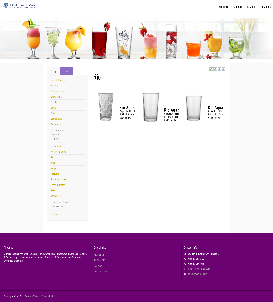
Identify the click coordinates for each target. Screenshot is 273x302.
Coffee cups (56, 118)
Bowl (53, 107)
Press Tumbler (58, 184)
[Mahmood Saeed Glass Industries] (19, 5)
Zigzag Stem (59, 205)
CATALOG (251, 7)
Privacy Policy (48, 296)
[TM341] (115, 102)
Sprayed (57, 138)
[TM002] (159, 102)
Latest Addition (58, 80)
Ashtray (54, 85)
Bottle (54, 102)
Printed (56, 134)
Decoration (56, 124)
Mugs (53, 168)
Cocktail (54, 113)
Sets (53, 190)
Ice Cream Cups (58, 151)
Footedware (57, 146)
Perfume (55, 173)
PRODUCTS (237, 7)
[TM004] (204, 102)
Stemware (56, 195)
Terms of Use (31, 296)
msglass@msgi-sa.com (199, 268)
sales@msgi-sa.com (197, 273)
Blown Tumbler (58, 91)
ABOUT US (223, 7)
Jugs (53, 162)
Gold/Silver (58, 130)
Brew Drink (56, 96)
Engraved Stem (60, 202)
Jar (52, 157)
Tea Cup (55, 213)
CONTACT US (265, 7)
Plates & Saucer (58, 179)
